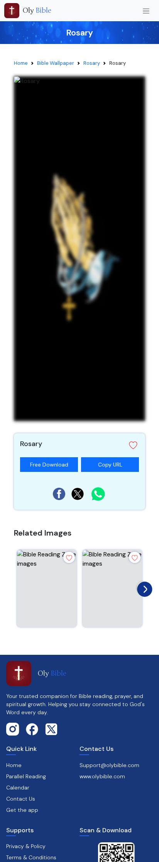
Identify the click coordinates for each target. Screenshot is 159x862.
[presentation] (143, 587)
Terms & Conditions (31, 857)
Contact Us (20, 798)
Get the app (22, 809)
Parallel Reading (26, 776)
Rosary (91, 63)
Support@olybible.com (109, 765)
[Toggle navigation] (146, 11)
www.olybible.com (102, 776)
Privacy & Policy (26, 846)
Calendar (17, 787)
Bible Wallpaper (55, 63)
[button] (79, 445)
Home (21, 63)
